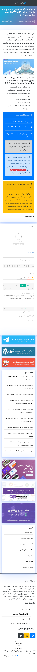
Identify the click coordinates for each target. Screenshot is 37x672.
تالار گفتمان (18, 643)
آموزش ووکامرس (28, 532)
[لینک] (24, 266)
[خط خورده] (12, 266)
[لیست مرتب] (14, 266)
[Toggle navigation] (4, 3)
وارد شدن (31, 252)
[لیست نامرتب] (17, 266)
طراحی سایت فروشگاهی (26, 550)
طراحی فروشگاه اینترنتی (21, 614)
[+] (29, 266)
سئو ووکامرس (29, 556)
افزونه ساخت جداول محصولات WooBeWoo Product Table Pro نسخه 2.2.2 (18, 12)
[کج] (7, 266)
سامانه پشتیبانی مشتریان (18, 170)
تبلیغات (18, 646)
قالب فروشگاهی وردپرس (26, 544)
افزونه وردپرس (20, 21)
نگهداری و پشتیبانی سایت (20, 623)
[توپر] (5, 266)
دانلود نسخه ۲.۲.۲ (24, 122)
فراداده (4, 656)
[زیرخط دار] (10, 266)
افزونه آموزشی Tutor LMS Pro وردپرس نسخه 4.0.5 (19, 427)
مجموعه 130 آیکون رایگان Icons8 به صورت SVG (20, 395)
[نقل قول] (19, 266)
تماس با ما (18, 648)
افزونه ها (27, 21)
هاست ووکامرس (28, 562)
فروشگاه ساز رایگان (28, 568)
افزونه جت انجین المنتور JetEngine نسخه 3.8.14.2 (19, 451)
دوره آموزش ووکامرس (27, 538)
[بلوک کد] (22, 266)
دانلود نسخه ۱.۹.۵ (24, 127)
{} (27, 266)
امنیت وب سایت (23, 619)
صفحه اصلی (18, 641)
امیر (28, 285)
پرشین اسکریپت (19, 3)
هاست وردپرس (11, 656)
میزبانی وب (25, 609)
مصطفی (25, 289)
